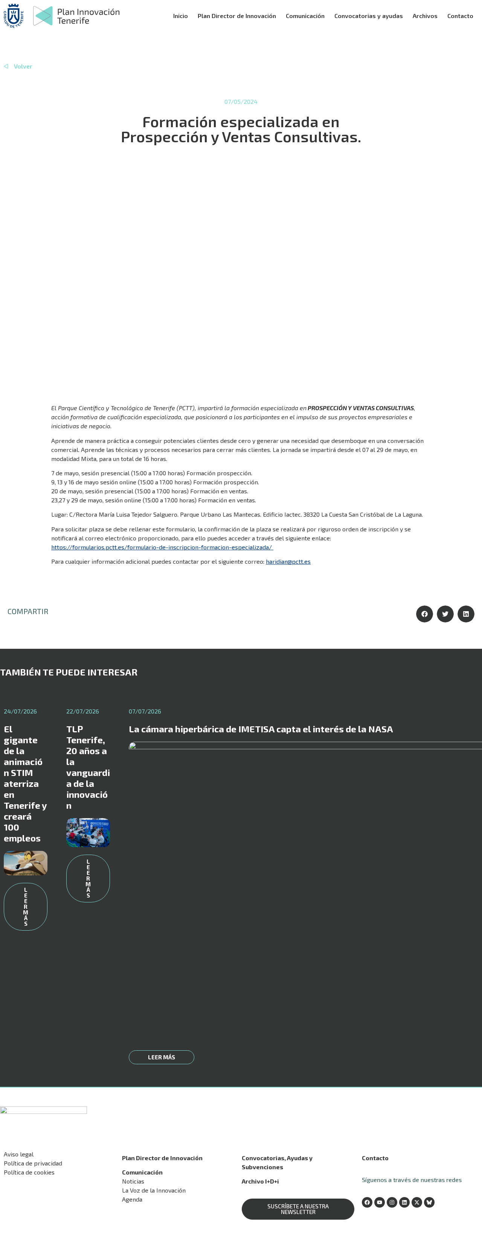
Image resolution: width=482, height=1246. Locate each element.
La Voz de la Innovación (154, 1190)
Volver (23, 66)
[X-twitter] (417, 1202)
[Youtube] (379, 1202)
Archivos (425, 15)
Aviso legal (19, 1154)
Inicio (180, 15)
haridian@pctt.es (288, 561)
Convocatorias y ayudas (368, 15)
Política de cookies (29, 1172)
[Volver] (6, 66)
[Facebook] (367, 1202)
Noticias (133, 1181)
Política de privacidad (33, 1163)
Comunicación (305, 15)
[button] (424, 614)
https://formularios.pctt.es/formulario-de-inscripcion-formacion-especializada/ (162, 547)
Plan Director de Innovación (237, 15)
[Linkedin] (404, 1202)
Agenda (132, 1199)
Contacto (460, 15)
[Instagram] (392, 1202)
